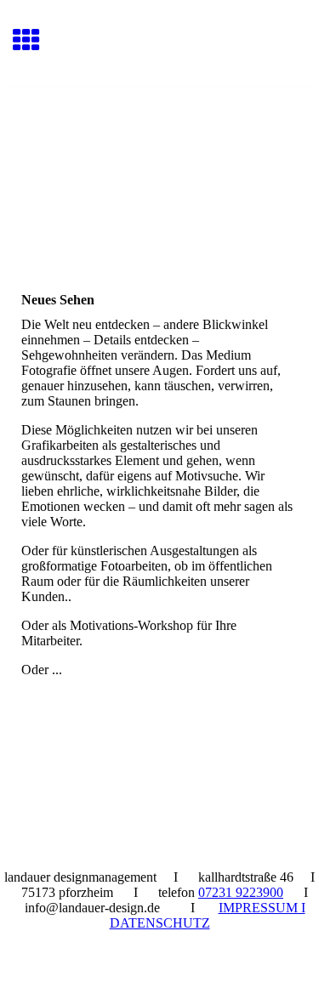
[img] (159, 158)
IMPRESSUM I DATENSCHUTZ (207, 915)
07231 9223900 (240, 892)
